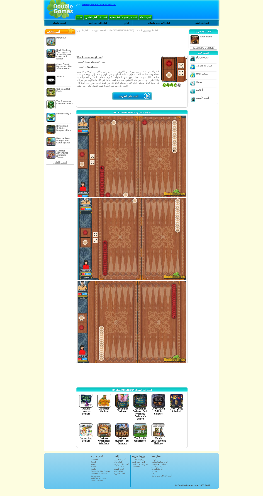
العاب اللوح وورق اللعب (97, 23)
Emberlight (95, 476)
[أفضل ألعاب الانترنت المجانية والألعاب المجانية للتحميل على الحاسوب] (60, 10)
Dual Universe (97, 481)
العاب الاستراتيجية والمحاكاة (159, 23)
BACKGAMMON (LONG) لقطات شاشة (132, 112)
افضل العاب (60, 162)
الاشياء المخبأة (145, 17)
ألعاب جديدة (97, 456)
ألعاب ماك (103, 17)
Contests (136, 467)
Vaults (93, 469)
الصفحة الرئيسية (99, 30)
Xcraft (93, 462)
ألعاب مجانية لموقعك (160, 462)
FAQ (153, 474)
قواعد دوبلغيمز (158, 467)
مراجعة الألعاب (138, 460)
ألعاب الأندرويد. (202, 98)
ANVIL (94, 464)
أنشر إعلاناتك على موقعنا (162, 476)
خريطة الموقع (157, 469)
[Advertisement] (132, 43)
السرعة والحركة (59, 23)
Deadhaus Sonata (99, 474)
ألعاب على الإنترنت (129, 17)
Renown (94, 460)
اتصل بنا (155, 471)
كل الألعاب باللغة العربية (203, 48)
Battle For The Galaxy (100, 471)
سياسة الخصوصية (159, 464)
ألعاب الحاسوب (91, 17)
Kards (93, 467)
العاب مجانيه (115, 17)
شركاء (154, 460)
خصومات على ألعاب (140, 464)
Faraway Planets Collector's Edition (99, 4)
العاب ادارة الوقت (202, 23)
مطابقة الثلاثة (202, 74)
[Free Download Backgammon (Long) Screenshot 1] (131, 156)
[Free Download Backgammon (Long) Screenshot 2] (131, 239)
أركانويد (199, 90)
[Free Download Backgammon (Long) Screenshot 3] (131, 322)
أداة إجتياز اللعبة (138, 462)
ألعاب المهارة (119, 469)
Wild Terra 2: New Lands (98, 479)
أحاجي (126, 23)
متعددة (79, 17)
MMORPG (118, 471)
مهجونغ (199, 82)
